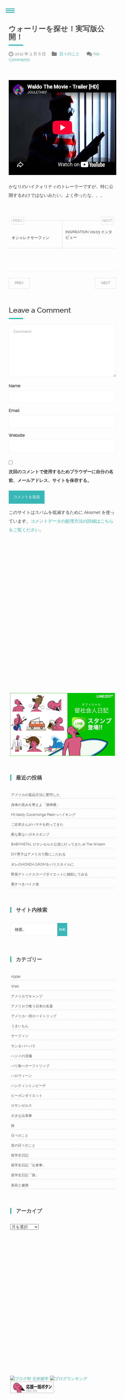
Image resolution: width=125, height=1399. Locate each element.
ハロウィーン (21, 1076)
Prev (25, 283)
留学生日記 (19, 1155)
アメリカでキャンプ (26, 996)
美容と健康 (19, 1185)
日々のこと (69, 54)
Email (14, 410)
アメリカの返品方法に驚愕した (35, 795)
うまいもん (19, 1026)
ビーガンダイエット (26, 1096)
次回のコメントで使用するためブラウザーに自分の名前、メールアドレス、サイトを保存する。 (61, 476)
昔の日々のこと (23, 1145)
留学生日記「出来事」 (28, 1165)
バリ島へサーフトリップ (30, 1066)
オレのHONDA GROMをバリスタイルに (42, 864)
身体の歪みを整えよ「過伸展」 (35, 805)
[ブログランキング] (68, 1378)
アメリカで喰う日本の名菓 (32, 1006)
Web (15, 986)
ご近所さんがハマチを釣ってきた (37, 825)
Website (17, 435)
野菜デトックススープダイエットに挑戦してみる (49, 874)
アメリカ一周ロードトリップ (33, 1016)
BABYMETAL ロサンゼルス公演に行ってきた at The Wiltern (58, 844)
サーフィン (19, 1036)
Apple (15, 976)
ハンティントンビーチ (28, 1086)
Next (99, 283)
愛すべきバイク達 (25, 884)
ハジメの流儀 (21, 1056)
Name (14, 385)
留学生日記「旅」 (25, 1175)
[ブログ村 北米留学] (29, 1378)
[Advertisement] (62, 611)
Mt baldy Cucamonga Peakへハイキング (43, 815)
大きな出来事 (21, 1116)
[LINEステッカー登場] (62, 723)
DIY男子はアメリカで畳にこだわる (38, 854)
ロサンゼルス (21, 1105)
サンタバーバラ (23, 1046)
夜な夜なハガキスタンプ (30, 834)
